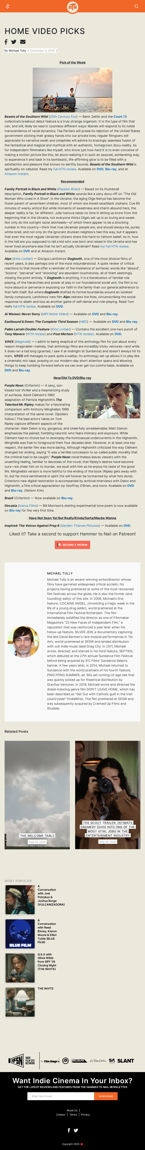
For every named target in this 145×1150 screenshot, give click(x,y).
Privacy (85, 1114)
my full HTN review (114, 246)
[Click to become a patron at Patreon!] (72, 544)
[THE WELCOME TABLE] (37, 795)
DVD (100, 169)
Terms (73, 1114)
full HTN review (64, 169)
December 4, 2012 (43, 50)
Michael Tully (18, 50)
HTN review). (85, 334)
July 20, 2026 (37, 841)
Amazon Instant (16, 174)
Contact (60, 1114)
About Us (72, 1110)
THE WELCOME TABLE (37, 835)
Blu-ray (111, 169)
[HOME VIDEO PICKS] (25, 642)
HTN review (36, 334)
